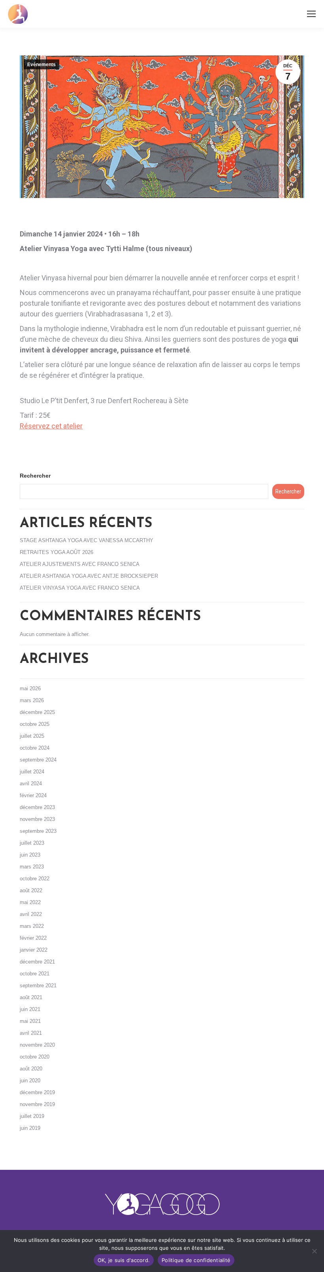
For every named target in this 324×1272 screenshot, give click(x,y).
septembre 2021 (38, 985)
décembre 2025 (37, 712)
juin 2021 (30, 1009)
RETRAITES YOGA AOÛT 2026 (56, 552)
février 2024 (33, 795)
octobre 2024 (34, 748)
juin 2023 (30, 855)
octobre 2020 (34, 1057)
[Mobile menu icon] (311, 14)
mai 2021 (30, 1021)
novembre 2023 (37, 819)
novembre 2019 (37, 1104)
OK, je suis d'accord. (124, 1260)
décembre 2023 (37, 807)
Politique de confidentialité (196, 1260)
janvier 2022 (33, 950)
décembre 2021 (37, 962)
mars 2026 (32, 700)
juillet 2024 (32, 772)
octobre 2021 (34, 974)
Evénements (41, 64)
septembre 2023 (38, 831)
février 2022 (33, 938)
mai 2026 (30, 688)
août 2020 (31, 1069)
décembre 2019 (37, 1092)
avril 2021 (31, 1033)
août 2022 (31, 890)
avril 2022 (31, 914)
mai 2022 (30, 902)
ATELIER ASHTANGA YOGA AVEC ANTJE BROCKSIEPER (89, 576)
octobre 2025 (34, 724)
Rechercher (35, 475)
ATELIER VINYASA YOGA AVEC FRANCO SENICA (80, 588)
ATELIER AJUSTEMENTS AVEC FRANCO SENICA (79, 564)
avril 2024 (31, 783)
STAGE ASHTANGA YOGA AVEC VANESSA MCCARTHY (86, 540)
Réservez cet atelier (51, 426)
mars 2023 (32, 867)
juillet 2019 (32, 1116)
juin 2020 (30, 1080)
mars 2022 (32, 926)
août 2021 (31, 997)
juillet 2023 (32, 843)
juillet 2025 (32, 736)
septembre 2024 (38, 760)
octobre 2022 (34, 879)
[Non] (314, 1251)
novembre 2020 (37, 1045)
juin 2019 (30, 1128)
